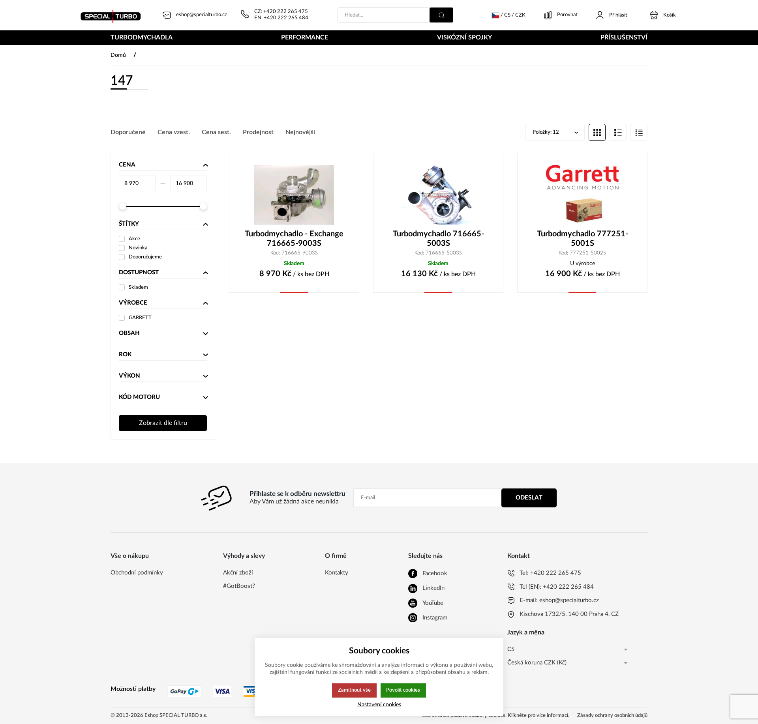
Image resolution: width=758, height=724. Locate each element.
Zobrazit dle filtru (163, 423)
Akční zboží (238, 573)
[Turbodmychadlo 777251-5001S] (582, 195)
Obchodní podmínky (137, 573)
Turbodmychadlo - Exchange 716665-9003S (294, 238)
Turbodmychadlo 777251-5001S (582, 238)
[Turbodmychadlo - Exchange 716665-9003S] (294, 195)
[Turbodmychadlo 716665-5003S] (438, 195)
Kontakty (336, 573)
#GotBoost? (239, 586)
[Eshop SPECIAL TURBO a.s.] (113, 15)
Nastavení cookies (379, 704)
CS (510, 649)
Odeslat (529, 498)
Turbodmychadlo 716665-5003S (438, 238)
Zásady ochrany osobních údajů (612, 715)
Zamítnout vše (354, 690)
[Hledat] (441, 14)
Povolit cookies (403, 690)
